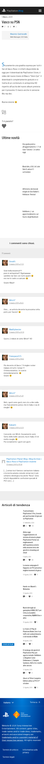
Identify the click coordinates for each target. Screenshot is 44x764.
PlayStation (15, 10)
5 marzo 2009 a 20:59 (16, 332)
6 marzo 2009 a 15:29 (16, 396)
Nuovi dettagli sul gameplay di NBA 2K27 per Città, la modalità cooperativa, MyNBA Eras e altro (32, 612)
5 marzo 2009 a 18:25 (16, 303)
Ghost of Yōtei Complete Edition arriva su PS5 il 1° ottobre (32, 680)
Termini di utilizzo (10, 749)
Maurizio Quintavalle (18, 34)
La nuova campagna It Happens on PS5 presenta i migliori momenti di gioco (32, 567)
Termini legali (8, 757)
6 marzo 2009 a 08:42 (16, 359)
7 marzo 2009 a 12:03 (16, 427)
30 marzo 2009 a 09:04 (14, 464)
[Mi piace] (30, 526)
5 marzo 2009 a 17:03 (16, 264)
